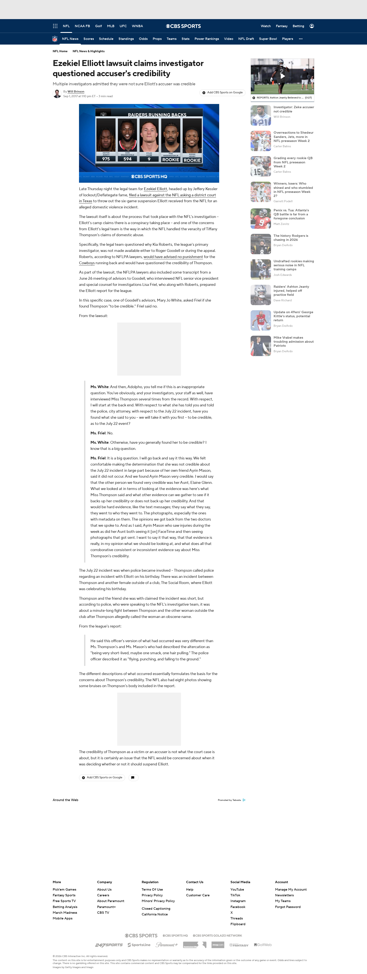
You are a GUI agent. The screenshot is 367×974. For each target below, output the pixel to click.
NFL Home (60, 51)
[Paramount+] (167, 944)
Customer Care (198, 895)
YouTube (237, 889)
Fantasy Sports (64, 895)
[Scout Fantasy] (239, 945)
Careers (103, 895)
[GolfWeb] (263, 945)
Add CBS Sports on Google (225, 92)
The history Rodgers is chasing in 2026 (291, 238)
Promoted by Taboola (229, 800)
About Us (104, 889)
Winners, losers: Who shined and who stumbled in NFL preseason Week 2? (293, 189)
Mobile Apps (62, 918)
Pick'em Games (64, 889)
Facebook (237, 907)
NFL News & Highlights (89, 51)
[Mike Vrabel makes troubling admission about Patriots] (261, 346)
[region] (149, 143)
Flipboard (238, 924)
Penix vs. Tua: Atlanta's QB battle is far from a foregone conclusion (291, 214)
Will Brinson (76, 92)
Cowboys (87, 263)
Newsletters (284, 895)
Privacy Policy (152, 895)
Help (189, 889)
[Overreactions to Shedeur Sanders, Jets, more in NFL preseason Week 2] (261, 141)
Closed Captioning (156, 909)
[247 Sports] (109, 944)
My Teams (283, 901)
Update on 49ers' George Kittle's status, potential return (293, 316)
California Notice (155, 914)
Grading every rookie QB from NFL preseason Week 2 (293, 162)
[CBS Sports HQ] (175, 935)
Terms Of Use (152, 889)
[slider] (149, 170)
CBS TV (103, 913)
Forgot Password (288, 907)
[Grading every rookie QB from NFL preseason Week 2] (261, 166)
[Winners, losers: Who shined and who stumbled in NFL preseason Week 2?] (261, 192)
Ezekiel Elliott (155, 189)
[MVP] (218, 943)
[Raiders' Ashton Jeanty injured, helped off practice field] (261, 295)
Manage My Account (291, 889)
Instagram (238, 901)
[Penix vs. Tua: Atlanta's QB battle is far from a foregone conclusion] (261, 218)
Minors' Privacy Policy (158, 901)
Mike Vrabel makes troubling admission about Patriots (294, 341)
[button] (301, 39)
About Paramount (110, 901)
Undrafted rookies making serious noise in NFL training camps (294, 265)
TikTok (235, 895)
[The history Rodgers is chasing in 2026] (261, 244)
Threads (236, 918)
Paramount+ (106, 907)
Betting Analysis (65, 907)
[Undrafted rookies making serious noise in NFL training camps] (261, 269)
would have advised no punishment (173, 256)
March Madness (65, 913)
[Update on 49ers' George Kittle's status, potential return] (261, 320)
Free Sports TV (64, 901)
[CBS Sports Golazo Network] (217, 935)
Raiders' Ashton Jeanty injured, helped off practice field (291, 291)
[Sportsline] (139, 944)
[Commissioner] (194, 943)
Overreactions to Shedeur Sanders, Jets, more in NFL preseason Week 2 (293, 137)
